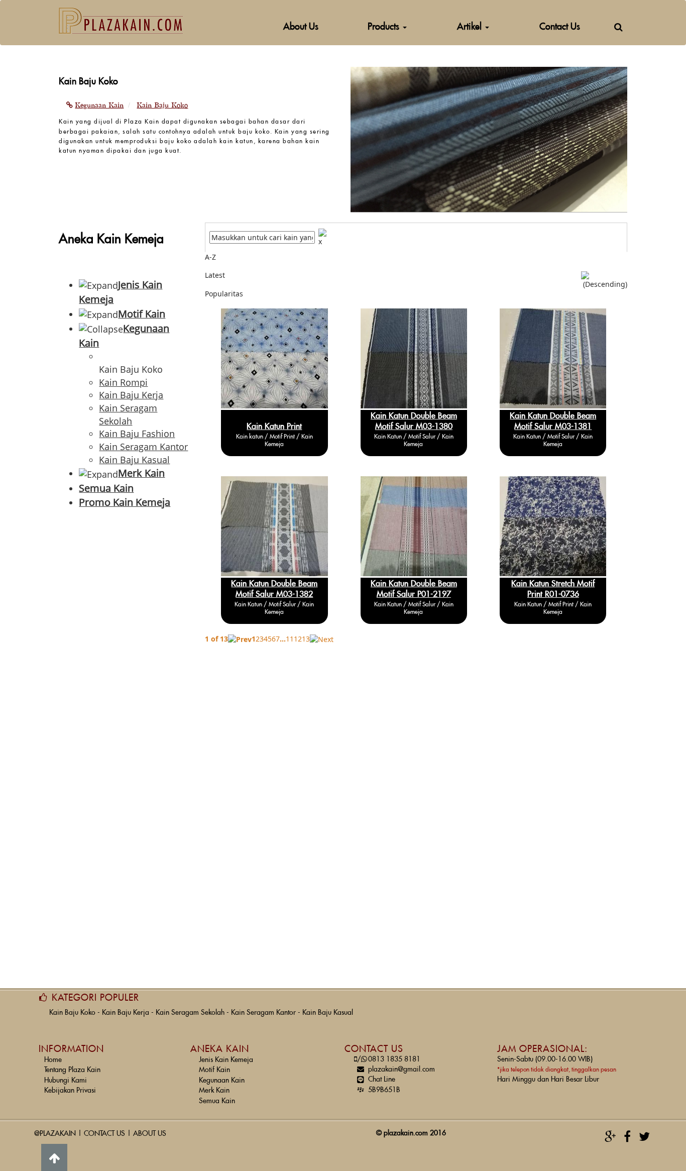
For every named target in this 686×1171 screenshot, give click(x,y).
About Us (300, 27)
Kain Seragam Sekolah (190, 1013)
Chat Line (381, 1080)
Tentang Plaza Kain (72, 1070)
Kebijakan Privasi (70, 1091)
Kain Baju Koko (72, 1013)
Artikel (470, 27)
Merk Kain (214, 1091)
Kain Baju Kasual (327, 1013)
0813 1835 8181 (388, 1059)
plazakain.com (406, 1133)
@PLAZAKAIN (55, 1134)
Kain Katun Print (274, 426)
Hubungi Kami (65, 1081)
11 (290, 639)
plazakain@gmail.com (401, 1070)
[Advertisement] (124, 679)
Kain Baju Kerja (125, 1013)
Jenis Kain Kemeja (226, 1060)
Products (385, 27)
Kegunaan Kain (222, 1081)
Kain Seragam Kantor (263, 1013)
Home (53, 1060)
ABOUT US (149, 1134)
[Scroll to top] (54, 1157)
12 (298, 639)
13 (306, 639)
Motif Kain (214, 1070)
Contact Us (559, 27)
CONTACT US (104, 1134)
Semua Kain (217, 1101)
